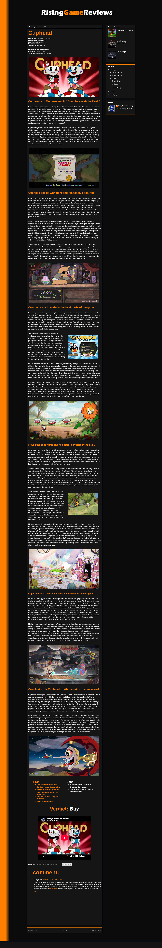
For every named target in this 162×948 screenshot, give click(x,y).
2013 (112, 95)
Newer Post (32, 930)
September (116, 88)
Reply (35, 891)
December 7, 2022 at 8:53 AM (52, 880)
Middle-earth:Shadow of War (122, 42)
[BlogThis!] (65, 864)
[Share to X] (67, 864)
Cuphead (115, 84)
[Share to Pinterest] (71, 864)
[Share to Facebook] (69, 864)
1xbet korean (53, 889)
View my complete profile (124, 109)
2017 (112, 70)
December (116, 72)
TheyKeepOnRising (125, 106)
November (116, 75)
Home (65, 930)
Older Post (96, 930)
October (115, 78)
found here (75, 610)
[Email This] (63, 864)
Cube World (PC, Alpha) (125, 30)
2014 (112, 91)
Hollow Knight (121, 52)
